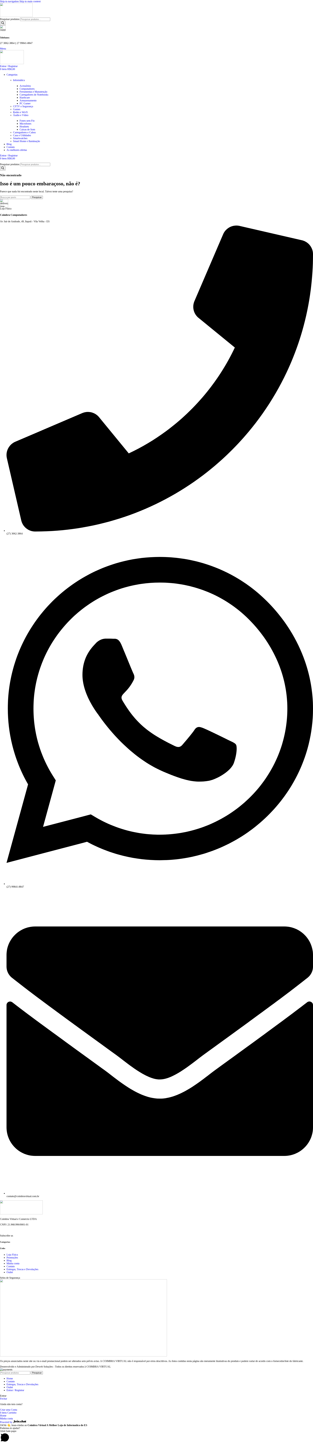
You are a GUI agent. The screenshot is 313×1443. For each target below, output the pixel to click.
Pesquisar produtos (10, 19)
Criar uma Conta (8, 1409)
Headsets (24, 126)
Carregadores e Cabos (24, 132)
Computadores (27, 88)
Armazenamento (28, 100)
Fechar (3, 1398)
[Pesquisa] (3, 23)
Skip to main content (30, 1)
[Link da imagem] (21, 1213)
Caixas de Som (27, 129)
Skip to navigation (9, 1)
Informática (19, 80)
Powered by (6, 1422)
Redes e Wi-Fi (20, 112)
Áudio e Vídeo (20, 115)
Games (16, 109)
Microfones (25, 123)
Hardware (25, 97)
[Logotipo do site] (16, 16)
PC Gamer (25, 103)
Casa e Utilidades (22, 135)
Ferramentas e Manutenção (33, 91)
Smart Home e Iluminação (26, 141)
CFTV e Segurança (23, 106)
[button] (156, 1436)
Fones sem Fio (27, 120)
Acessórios (25, 85)
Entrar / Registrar (15, 1390)
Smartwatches (20, 138)
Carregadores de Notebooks (34, 94)
